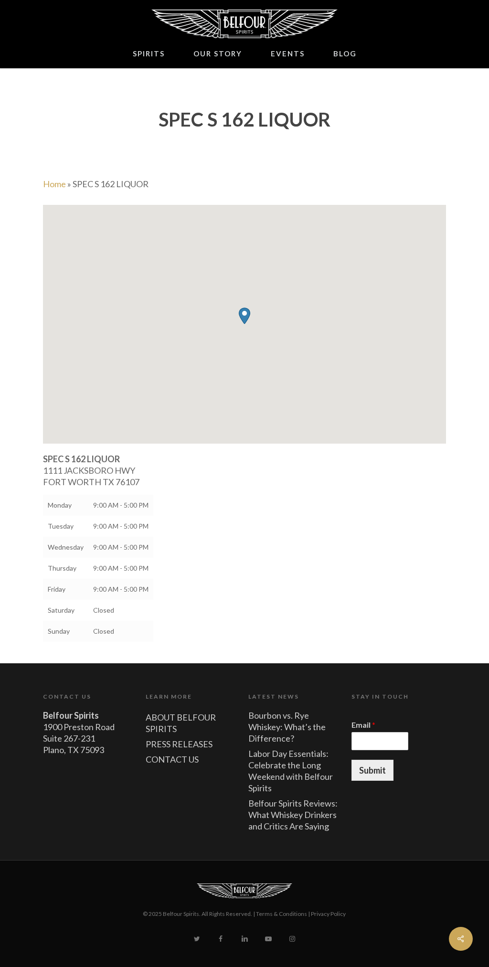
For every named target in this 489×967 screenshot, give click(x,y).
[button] (244, 316)
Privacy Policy (328, 913)
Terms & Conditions (281, 913)
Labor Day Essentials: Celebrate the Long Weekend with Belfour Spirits (290, 770)
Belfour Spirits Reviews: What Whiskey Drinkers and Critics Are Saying (293, 814)
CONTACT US (172, 759)
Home (54, 184)
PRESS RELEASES (179, 744)
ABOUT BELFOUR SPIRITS (181, 723)
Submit (372, 770)
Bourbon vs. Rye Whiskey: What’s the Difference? (287, 727)
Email (363, 724)
